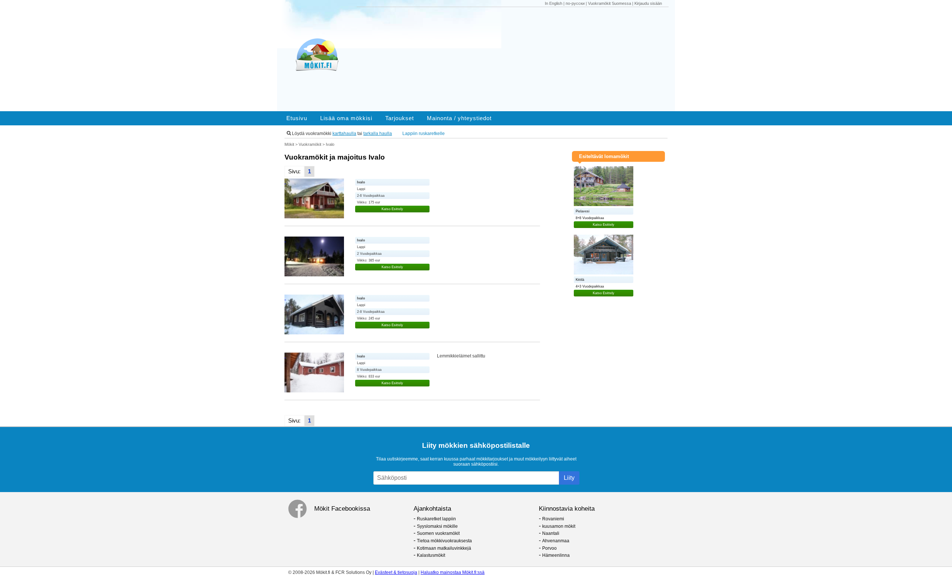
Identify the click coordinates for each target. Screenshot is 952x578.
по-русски (575, 3)
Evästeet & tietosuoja (396, 572)
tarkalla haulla (377, 133)
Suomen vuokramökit (438, 533)
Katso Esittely (392, 209)
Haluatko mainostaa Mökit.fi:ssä (453, 572)
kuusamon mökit (558, 526)
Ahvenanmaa (555, 540)
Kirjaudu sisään (648, 3)
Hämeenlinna (556, 555)
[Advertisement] (516, 59)
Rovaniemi (553, 518)
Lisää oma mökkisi (346, 118)
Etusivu (296, 118)
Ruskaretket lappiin (436, 518)
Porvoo (549, 548)
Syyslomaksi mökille (437, 526)
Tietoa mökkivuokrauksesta (444, 540)
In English (553, 3)
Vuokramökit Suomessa (609, 3)
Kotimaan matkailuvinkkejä (444, 548)
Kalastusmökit (431, 555)
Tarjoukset (399, 118)
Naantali (550, 533)
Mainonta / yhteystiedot (459, 118)
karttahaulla (344, 133)
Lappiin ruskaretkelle (423, 133)
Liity (569, 478)
